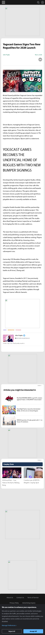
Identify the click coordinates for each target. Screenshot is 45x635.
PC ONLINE (18, 330)
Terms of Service (33, 597)
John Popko (19, 335)
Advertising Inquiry (28, 603)
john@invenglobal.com (23, 338)
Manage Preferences (9, 625)
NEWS (4, 330)
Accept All (33, 631)
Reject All (12, 631)
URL (40, 59)
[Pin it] (31, 59)
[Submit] (22, 59)
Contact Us (20, 597)
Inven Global (12, 2)
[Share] (13, 59)
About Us (10, 597)
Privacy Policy (14, 603)
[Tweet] (5, 59)
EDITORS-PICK (11, 330)
